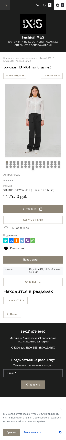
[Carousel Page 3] (14, 162)
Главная (7, 58)
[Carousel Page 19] (18, 164)
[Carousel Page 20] (22, 164)
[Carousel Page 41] (44, 167)
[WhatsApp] (32, 240)
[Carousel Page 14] (55, 162)
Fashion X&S (33, 37)
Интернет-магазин (25, 58)
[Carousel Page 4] (18, 162)
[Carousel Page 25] (40, 164)
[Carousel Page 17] (10, 164)
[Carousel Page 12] (48, 162)
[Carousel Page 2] (10, 162)
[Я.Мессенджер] (5, 240)
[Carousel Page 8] (33, 162)
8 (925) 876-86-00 (33, 331)
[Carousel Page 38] (33, 167)
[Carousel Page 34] (18, 167)
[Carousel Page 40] (40, 167)
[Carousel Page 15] (59, 162)
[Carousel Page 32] (10, 167)
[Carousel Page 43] (51, 167)
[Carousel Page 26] (44, 164)
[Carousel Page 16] (7, 164)
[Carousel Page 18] (14, 164)
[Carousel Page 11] (44, 162)
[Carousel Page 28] (51, 164)
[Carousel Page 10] (40, 162)
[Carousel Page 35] (22, 167)
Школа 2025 (45, 58)
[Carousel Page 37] (29, 167)
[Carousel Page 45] (59, 167)
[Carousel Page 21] (25, 164)
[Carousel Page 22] (29, 164)
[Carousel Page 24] (37, 164)
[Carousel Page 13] (51, 162)
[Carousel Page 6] (25, 162)
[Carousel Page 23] (33, 164)
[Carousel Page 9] (37, 162)
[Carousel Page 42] (48, 167)
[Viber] (27, 240)
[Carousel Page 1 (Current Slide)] (7, 162)
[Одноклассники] (16, 240)
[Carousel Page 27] (48, 164)
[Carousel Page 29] (55, 164)
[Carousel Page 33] (14, 167)
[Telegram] (22, 240)
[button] (5, 5)
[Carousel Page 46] (33, 169)
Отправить (33, 384)
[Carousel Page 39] (37, 167)
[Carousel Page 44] (55, 167)
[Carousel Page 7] (29, 162)
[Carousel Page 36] (25, 167)
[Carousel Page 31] (7, 167)
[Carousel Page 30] (59, 164)
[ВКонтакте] (11, 240)
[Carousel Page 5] (22, 162)
